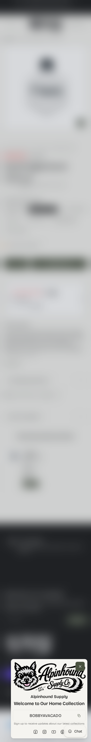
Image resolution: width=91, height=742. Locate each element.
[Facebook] (35, 732)
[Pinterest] (62, 732)
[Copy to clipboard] (79, 715)
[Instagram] (44, 732)
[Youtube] (53, 732)
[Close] (80, 666)
